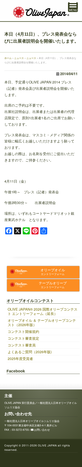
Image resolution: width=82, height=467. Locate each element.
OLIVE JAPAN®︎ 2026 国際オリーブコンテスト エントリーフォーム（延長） (42, 311)
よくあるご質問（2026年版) (30, 351)
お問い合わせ (42, 429)
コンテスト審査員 (22, 345)
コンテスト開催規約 (23, 331)
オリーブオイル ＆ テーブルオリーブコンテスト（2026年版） (42, 322)
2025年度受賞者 (20, 358)
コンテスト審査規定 (23, 338)
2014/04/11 (69, 73)
